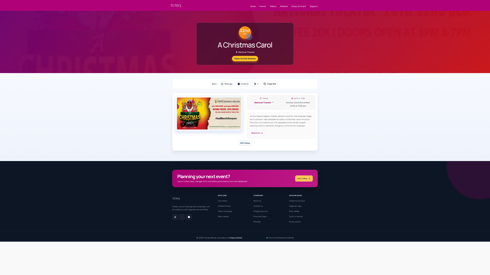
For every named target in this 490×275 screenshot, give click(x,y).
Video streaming (225, 211)
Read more (255, 133)
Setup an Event (298, 6)
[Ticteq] (176, 6)
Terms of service (296, 216)
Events (263, 6)
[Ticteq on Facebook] (175, 217)
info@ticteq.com (260, 211)
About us (257, 201)
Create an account (297, 201)
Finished (284, 6)
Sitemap (257, 222)
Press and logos (260, 216)
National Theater (262, 102)
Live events (222, 201)
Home (253, 6)
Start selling (302, 178)
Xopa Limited (236, 237)
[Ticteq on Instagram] (189, 217)
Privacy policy (295, 222)
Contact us (258, 206)
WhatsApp (228, 84)
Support (314, 6)
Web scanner (223, 216)
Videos (273, 6)
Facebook (245, 84)
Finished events (224, 206)
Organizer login (295, 206)
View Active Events (245, 58)
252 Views (245, 143)
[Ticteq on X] (182, 217)
